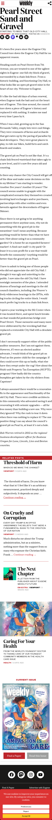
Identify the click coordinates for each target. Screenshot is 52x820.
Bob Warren (21, 33)
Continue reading (14, 497)
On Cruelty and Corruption (18, 515)
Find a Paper (14, 755)
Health (7, 662)
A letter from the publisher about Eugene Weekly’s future (32, 581)
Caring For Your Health (19, 643)
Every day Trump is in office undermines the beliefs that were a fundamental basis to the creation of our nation (24, 526)
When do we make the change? (21, 467)
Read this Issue (37, 755)
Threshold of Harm (22, 462)
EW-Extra (23, 587)
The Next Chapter (27, 571)
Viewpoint (5, 33)
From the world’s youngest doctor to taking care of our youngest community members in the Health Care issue (24, 655)
